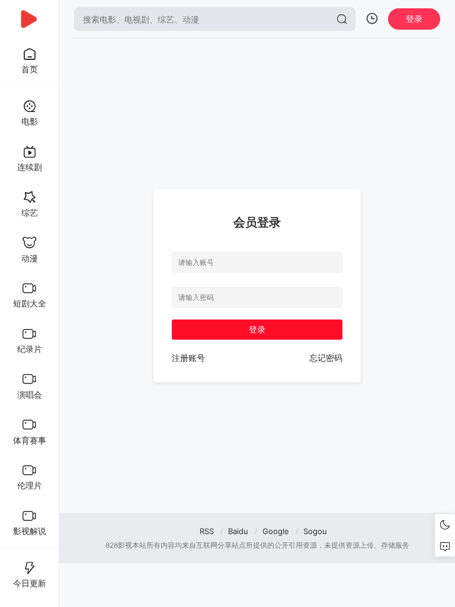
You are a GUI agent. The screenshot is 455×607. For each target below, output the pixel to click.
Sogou (315, 531)
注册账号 (188, 358)
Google (275, 531)
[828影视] (29, 18)
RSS (207, 531)
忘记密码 (325, 358)
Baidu (238, 531)
